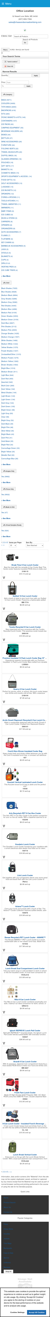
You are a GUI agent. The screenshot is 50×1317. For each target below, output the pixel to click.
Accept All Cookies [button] (37, 1312)
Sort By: (29, 542)
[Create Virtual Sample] (4, 577)
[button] (6, 36)
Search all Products (30, 39)
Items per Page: (15, 542)
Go (25, 42)
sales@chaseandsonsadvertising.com (25, 22)
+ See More (5, 276)
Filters (5, 50)
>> (4, 545)
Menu (8, 3)
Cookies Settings (17, 1312)
